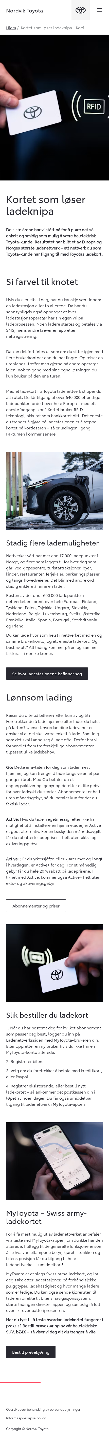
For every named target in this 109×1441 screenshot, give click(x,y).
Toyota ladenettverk (62, 391)
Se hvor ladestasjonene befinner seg (47, 673)
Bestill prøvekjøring (30, 1352)
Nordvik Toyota (24, 10)
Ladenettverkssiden (24, 1040)
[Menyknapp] (99, 10)
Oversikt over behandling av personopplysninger (43, 1409)
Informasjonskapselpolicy (26, 1418)
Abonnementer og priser (36, 905)
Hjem (11, 27)
